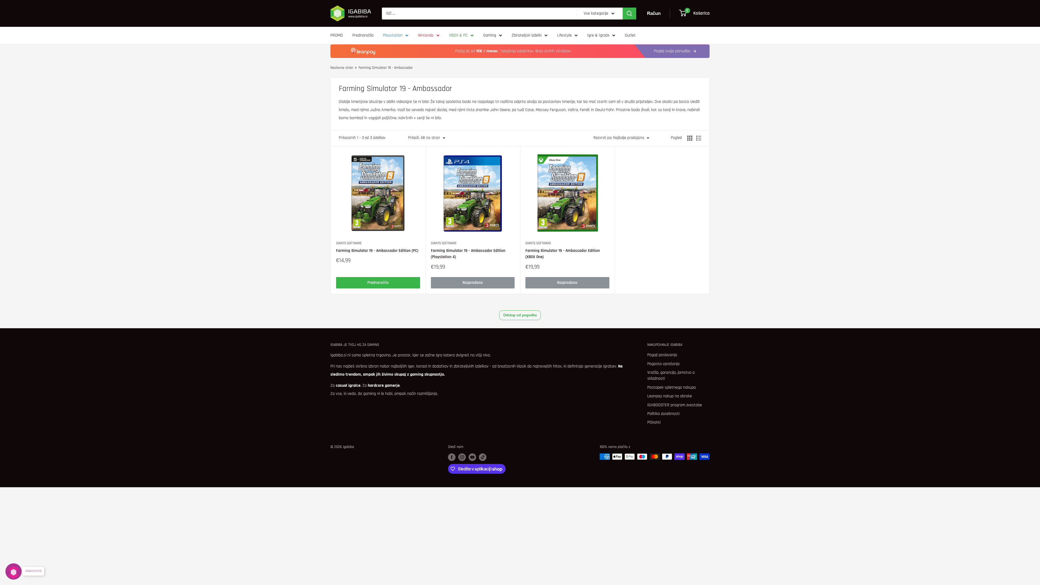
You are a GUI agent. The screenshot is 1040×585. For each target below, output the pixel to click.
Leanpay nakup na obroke (669, 396)
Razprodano (473, 282)
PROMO (336, 35)
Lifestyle (564, 35)
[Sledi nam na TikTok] (482, 457)
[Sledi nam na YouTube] (472, 457)
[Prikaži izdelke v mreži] (689, 138)
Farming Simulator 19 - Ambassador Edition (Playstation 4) (468, 253)
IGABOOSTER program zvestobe (674, 405)
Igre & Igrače (598, 35)
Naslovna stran (341, 67)
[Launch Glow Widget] (13, 571)
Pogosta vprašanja (663, 364)
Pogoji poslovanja (662, 355)
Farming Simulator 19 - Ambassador (386, 67)
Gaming (489, 35)
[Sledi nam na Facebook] (452, 457)
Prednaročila (362, 35)
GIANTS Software (349, 243)
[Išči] (629, 14)
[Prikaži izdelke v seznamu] (698, 138)
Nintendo (426, 35)
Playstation (392, 35)
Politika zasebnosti (663, 414)
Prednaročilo (378, 282)
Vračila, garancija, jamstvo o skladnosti (671, 375)
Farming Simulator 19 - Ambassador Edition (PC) (377, 250)
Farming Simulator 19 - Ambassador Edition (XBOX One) (562, 253)
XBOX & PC (458, 35)
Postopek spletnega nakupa (671, 387)
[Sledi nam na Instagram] (462, 457)
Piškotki (654, 422)
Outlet (630, 35)
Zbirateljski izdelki (527, 35)
